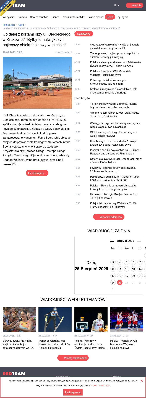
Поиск (103, 5)
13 (133, 269)
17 (113, 275)
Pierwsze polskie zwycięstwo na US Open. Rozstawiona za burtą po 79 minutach (115, 151)
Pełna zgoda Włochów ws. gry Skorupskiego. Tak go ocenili (108, 81)
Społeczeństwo (39, 17)
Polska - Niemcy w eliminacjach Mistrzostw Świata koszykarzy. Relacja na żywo (115, 64)
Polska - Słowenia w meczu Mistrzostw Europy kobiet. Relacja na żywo (113, 187)
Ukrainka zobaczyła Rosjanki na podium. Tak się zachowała (114, 196)
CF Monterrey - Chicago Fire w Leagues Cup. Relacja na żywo (113, 133)
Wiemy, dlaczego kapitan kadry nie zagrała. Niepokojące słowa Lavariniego (115, 125)
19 (126, 275)
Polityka (22, 17)
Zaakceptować (73, 392)
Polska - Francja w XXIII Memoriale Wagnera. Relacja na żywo (110, 72)
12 (126, 269)
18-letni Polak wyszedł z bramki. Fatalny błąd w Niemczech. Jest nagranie (113, 105)
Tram (14, 373)
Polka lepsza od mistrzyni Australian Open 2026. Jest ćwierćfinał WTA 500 (114, 178)
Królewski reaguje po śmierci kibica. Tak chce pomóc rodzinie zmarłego (113, 90)
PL (115, 5)
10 (113, 269)
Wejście (136, 5)
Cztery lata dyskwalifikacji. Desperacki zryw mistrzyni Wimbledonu (116, 160)
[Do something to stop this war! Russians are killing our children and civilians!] (8, 8)
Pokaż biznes (95, 17)
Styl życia (122, 17)
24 (113, 282)
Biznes (55, 17)
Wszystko (8, 17)
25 (119, 282)
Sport (110, 17)
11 (119, 269)
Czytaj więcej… (37, 173)
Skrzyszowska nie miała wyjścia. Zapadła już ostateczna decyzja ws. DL (114, 46)
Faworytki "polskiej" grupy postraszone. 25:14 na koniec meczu (113, 169)
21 (140, 275)
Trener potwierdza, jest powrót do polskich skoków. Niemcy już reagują (114, 55)
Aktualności (9, 24)
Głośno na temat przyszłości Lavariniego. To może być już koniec (114, 114)
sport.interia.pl (63, 52)
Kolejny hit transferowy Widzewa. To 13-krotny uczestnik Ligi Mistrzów (113, 205)
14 (140, 269)
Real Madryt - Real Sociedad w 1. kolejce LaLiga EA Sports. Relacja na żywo (114, 142)
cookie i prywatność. (100, 385)
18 (119, 275)
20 (133, 275)
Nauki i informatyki (73, 17)
